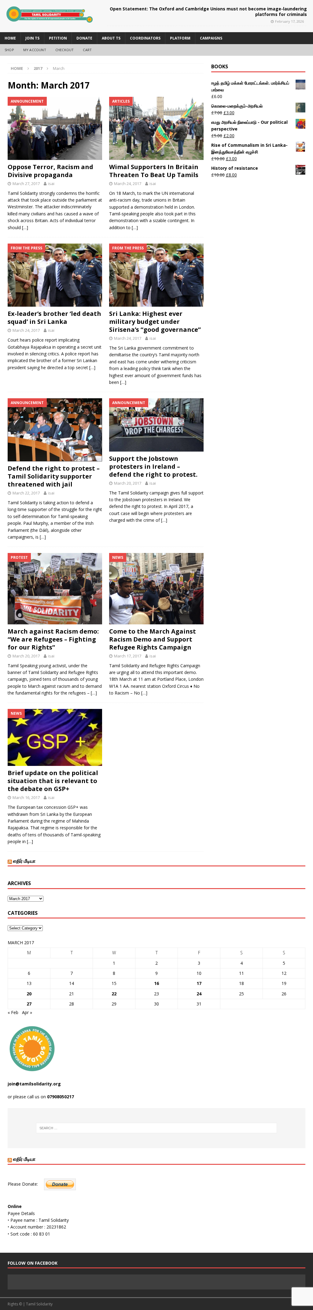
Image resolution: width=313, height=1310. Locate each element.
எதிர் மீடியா (24, 861)
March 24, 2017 (127, 183)
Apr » (27, 1012)
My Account (34, 49)
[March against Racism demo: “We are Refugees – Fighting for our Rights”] (55, 588)
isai (51, 183)
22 (114, 994)
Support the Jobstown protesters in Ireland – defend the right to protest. (153, 466)
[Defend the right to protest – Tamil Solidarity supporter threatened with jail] (55, 429)
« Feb (13, 1012)
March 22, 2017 (26, 493)
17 (199, 983)
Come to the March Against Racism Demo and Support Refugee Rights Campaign (152, 639)
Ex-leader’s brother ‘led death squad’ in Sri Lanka (54, 317)
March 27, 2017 (26, 183)
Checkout (64, 49)
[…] (25, 227)
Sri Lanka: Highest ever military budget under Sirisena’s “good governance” (155, 321)
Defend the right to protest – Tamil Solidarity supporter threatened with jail (54, 476)
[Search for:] (157, 1128)
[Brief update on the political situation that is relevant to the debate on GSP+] (55, 737)
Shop (9, 49)
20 (29, 994)
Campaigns (211, 38)
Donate (84, 38)
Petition (58, 38)
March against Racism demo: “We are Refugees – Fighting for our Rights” (53, 639)
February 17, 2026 (289, 21)
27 (29, 1004)
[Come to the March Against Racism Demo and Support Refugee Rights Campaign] (156, 588)
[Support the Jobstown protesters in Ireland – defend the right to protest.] (156, 425)
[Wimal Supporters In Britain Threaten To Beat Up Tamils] (156, 128)
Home (10, 38)
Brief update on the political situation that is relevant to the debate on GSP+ (53, 781)
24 (199, 994)
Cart (87, 49)
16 (156, 983)
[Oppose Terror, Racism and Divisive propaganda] (55, 128)
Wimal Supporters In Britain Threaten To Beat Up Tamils (153, 171)
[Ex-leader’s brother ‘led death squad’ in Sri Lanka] (55, 275)
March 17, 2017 (127, 656)
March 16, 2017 (26, 797)
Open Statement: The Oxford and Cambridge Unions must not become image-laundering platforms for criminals (208, 11)
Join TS (32, 38)
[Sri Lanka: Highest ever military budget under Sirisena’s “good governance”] (156, 275)
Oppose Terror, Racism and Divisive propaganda (50, 171)
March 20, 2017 (127, 483)
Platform (180, 38)
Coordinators (145, 38)
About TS (111, 38)
